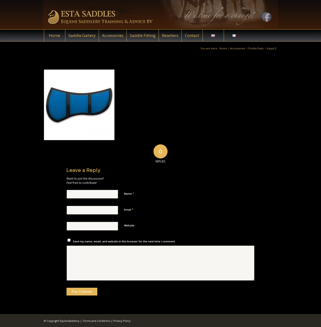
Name (129, 193)
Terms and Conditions (96, 321)
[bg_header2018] (160, 14)
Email (128, 209)
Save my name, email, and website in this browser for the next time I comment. (124, 241)
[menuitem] (54, 35)
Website (129, 225)
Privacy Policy (122, 321)
